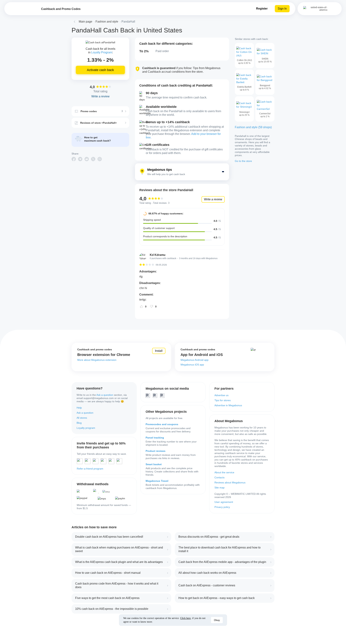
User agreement (223, 502)
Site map (219, 487)
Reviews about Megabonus (229, 482)
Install (159, 350)
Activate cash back (100, 70)
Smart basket (154, 464)
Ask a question (104, 394)
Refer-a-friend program (90, 468)
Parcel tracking (155, 437)
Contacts (219, 477)
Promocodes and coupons (162, 424)
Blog (79, 422)
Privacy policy (222, 507)
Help (79, 407)
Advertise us (221, 395)
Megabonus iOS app (192, 364)
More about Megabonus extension (96, 359)
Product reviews (155, 450)
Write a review (213, 199)
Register (262, 8)
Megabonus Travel (157, 480)
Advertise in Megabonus (228, 405)
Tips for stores (222, 400)
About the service (224, 472)
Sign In (282, 8)
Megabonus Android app (195, 359)
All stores (82, 417)
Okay (217, 620)
